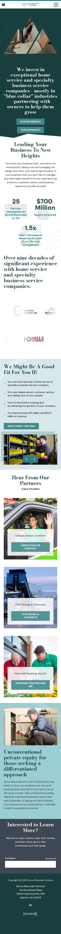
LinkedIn (30, 905)
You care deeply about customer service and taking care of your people (31, 394)
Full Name (10, 858)
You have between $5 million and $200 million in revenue (30, 414)
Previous (26, 459)
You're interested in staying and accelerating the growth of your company (31, 404)
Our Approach (30, 130)
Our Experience (30, 121)
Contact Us (3, 4)
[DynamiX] (30, 914)
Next (34, 459)
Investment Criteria (21, 426)
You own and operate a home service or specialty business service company (30, 383)
